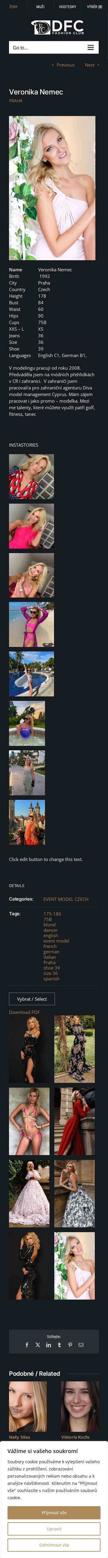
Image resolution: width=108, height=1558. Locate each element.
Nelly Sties (19, 1437)
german (51, 952)
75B (48, 919)
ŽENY (13, 6)
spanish (51, 979)
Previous (66, 65)
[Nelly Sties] (28, 1406)
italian (50, 957)
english (51, 935)
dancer (51, 930)
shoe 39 (52, 968)
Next (89, 65)
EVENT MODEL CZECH (66, 899)
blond (50, 925)
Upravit (54, 1529)
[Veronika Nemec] (52, 188)
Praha (50, 962)
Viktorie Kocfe (75, 1437)
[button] (13, 1410)
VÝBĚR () (94, 6)
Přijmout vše (54, 1512)
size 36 (51, 973)
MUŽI (40, 6)
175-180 (52, 914)
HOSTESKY (67, 6)
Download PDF (24, 1012)
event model (56, 941)
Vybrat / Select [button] (32, 999)
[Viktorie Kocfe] (80, 1406)
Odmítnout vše (54, 1545)
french (50, 946)
